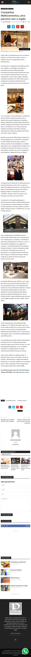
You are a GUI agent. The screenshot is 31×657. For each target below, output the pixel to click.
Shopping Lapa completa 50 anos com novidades (7, 420)
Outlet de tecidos (15, 578)
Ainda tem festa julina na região (19, 585)
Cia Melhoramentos (21, 400)
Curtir (27, 525)
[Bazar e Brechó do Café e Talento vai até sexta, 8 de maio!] (5, 461)
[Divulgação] (25, 461)
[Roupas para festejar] (5, 572)
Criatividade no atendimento (18, 562)
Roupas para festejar (16, 570)
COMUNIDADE (4, 8)
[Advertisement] (15, 385)
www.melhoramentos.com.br (20, 372)
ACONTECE (3, 463)
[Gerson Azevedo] (15, 461)
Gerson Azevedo (6, 21)
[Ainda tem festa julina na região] (5, 588)
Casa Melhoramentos (11, 400)
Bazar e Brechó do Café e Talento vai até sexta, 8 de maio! (5, 467)
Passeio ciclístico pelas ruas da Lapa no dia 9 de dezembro (23, 421)
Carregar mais (15, 594)
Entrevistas (11, 8)
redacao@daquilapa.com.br (15, 635)
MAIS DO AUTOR (6, 454)
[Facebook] (15, 639)
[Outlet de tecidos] (5, 580)
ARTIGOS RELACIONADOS (8, 452)
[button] (28, 2)
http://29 (15, 442)
